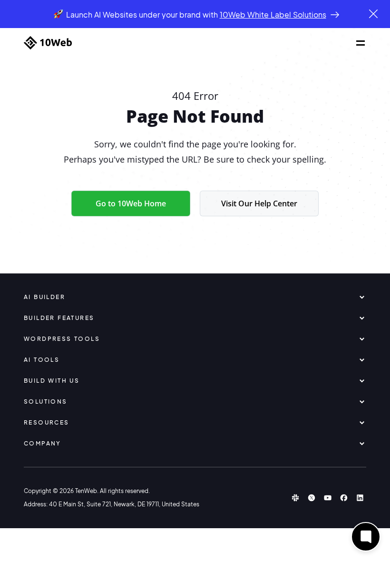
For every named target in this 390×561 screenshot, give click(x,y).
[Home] (48, 42)
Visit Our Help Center (259, 203)
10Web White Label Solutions (273, 14)
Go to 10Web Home (131, 203)
